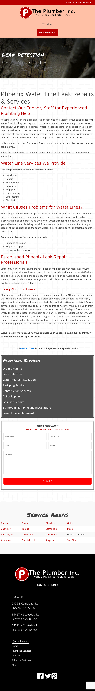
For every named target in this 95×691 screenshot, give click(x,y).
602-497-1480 (27, 348)
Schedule (47, 32)
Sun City (71, 540)
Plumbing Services (21, 650)
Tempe (25, 528)
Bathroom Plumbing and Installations (27, 407)
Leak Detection (12, 374)
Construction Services (17, 391)
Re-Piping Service (13, 385)
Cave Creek (27, 534)
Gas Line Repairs (13, 402)
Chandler (6, 528)
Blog (14, 665)
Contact (16, 655)
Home (15, 645)
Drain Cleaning (12, 368)
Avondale (6, 540)
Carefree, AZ (52, 534)
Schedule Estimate (21, 660)
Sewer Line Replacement (18, 413)
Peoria (25, 523)
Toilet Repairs (12, 396)
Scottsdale (51, 528)
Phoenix (5, 523)
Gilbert (71, 523)
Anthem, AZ (7, 534)
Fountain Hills (29, 540)
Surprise (50, 540)
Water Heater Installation (19, 379)
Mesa (70, 528)
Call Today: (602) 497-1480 (77, 2)
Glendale (50, 523)
